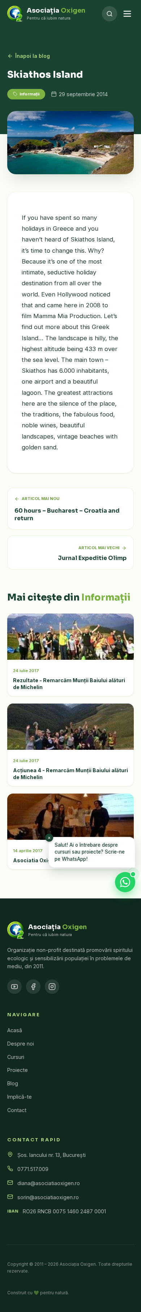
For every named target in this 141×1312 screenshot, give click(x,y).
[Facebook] (33, 986)
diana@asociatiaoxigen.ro (48, 1183)
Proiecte (17, 1070)
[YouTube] (14, 986)
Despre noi (20, 1043)
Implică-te (19, 1097)
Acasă (14, 1030)
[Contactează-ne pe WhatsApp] (125, 882)
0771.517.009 (32, 1169)
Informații (29, 94)
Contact (16, 1110)
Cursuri (15, 1057)
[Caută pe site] (109, 13)
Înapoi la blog (32, 56)
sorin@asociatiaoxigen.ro (48, 1197)
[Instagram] (52, 986)
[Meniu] (127, 13)
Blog (12, 1083)
